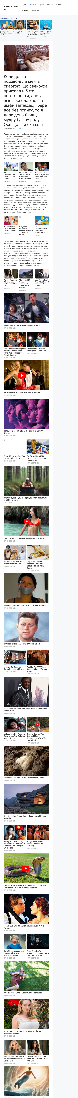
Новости (59, 5)
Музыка (50, 5)
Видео (24, 5)
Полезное (25, 10)
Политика (35, 10)
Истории (33, 5)
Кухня (42, 5)
